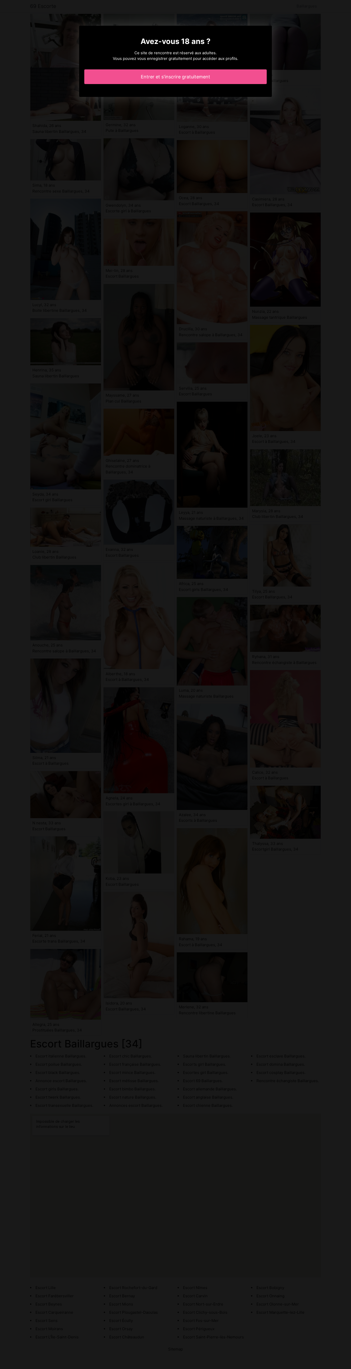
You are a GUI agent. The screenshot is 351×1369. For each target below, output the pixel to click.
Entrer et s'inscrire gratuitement (175, 76)
